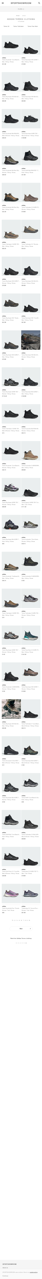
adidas (24, 15)
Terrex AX (6, 26)
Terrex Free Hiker (33, 26)
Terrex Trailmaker (18, 26)
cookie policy (34, 1272)
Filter (21, 9)
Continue (5, 1276)
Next (21, 928)
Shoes (18, 15)
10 (29, 920)
